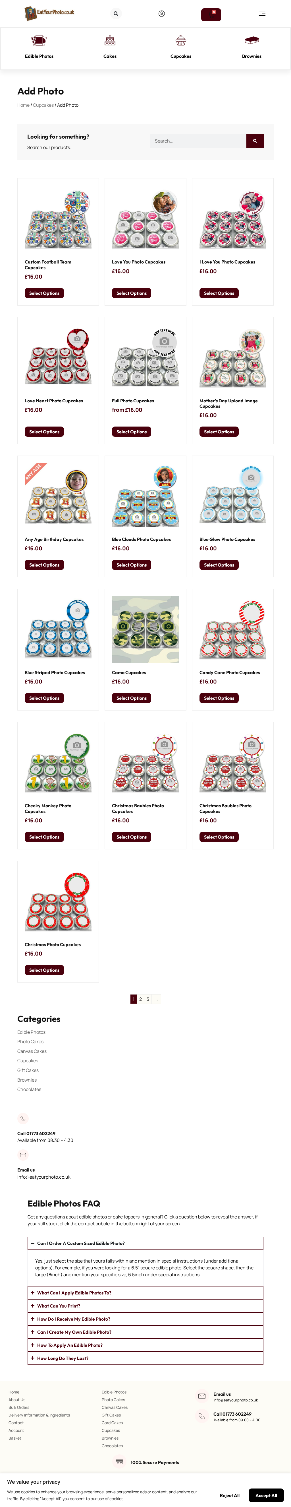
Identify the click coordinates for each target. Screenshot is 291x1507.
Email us (26, 1170)
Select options (44, 293)
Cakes (110, 56)
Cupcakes (181, 56)
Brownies (251, 56)
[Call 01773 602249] (23, 1118)
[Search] (255, 141)
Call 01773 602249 (36, 1133)
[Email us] (23, 1155)
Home (23, 105)
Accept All (266, 1495)
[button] (116, 13)
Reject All (230, 1495)
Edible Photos (39, 56)
